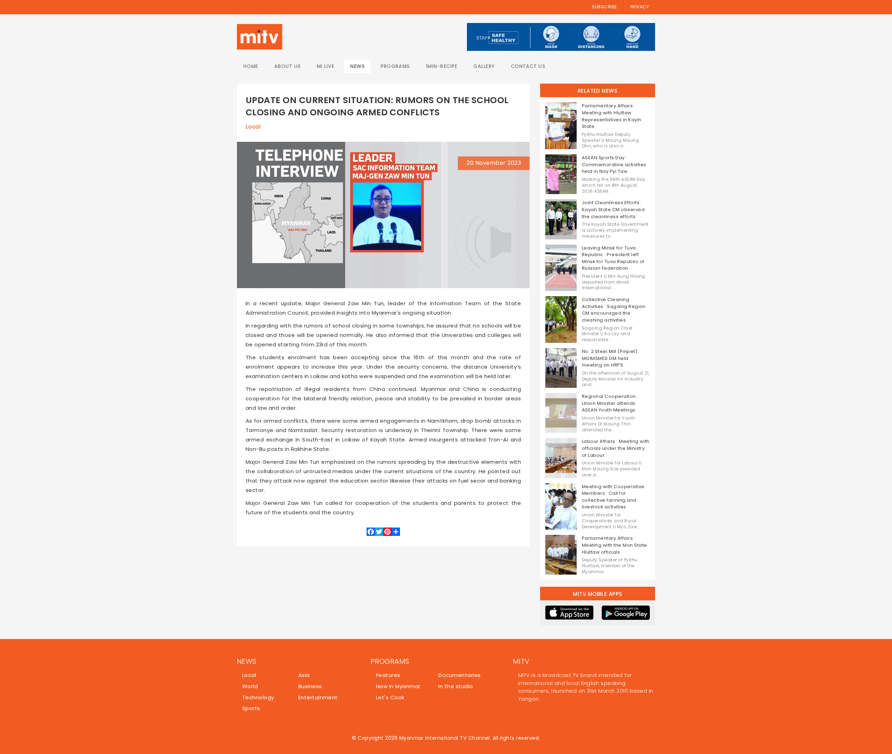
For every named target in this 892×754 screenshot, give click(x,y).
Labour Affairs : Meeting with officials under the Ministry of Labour (615, 448)
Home (250, 66)
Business (310, 686)
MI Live (325, 66)
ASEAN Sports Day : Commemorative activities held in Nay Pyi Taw (614, 164)
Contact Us (528, 66)
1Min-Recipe (441, 66)
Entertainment (318, 697)
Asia (304, 675)
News (357, 66)
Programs (395, 66)
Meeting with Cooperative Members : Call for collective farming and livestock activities (613, 496)
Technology (258, 697)
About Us (287, 66)
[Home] (259, 36)
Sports (251, 708)
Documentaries (459, 675)
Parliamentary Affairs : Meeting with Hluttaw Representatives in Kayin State (611, 116)
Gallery (483, 66)
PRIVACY (639, 7)
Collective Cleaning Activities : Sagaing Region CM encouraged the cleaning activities (614, 309)
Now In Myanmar (398, 686)
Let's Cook (390, 697)
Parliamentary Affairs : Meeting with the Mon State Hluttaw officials (614, 545)
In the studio (455, 686)
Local (253, 126)
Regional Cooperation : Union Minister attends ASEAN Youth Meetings (610, 403)
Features (388, 675)
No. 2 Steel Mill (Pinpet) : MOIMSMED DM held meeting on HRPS (611, 358)
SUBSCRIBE (604, 7)
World (250, 686)
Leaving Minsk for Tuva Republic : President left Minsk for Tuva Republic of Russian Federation (613, 258)
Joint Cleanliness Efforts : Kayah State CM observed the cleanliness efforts (613, 209)
